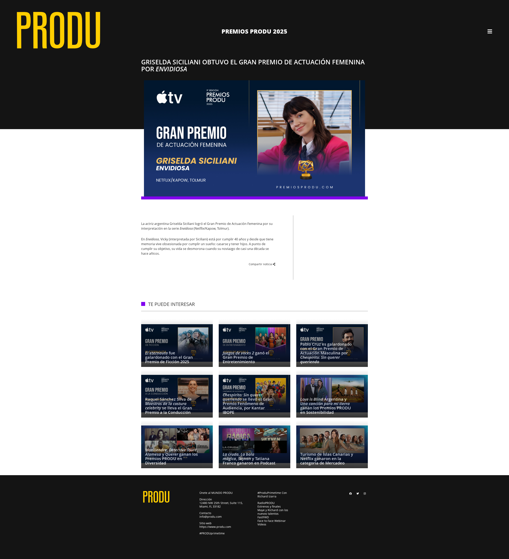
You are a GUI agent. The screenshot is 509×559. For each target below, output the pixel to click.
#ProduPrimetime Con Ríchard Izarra (272, 494)
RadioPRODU (266, 503)
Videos (261, 524)
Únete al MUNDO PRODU (216, 493)
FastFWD (263, 517)
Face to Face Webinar (271, 521)
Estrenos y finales (269, 506)
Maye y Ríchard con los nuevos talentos (272, 511)
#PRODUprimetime (212, 533)
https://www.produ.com (215, 527)
